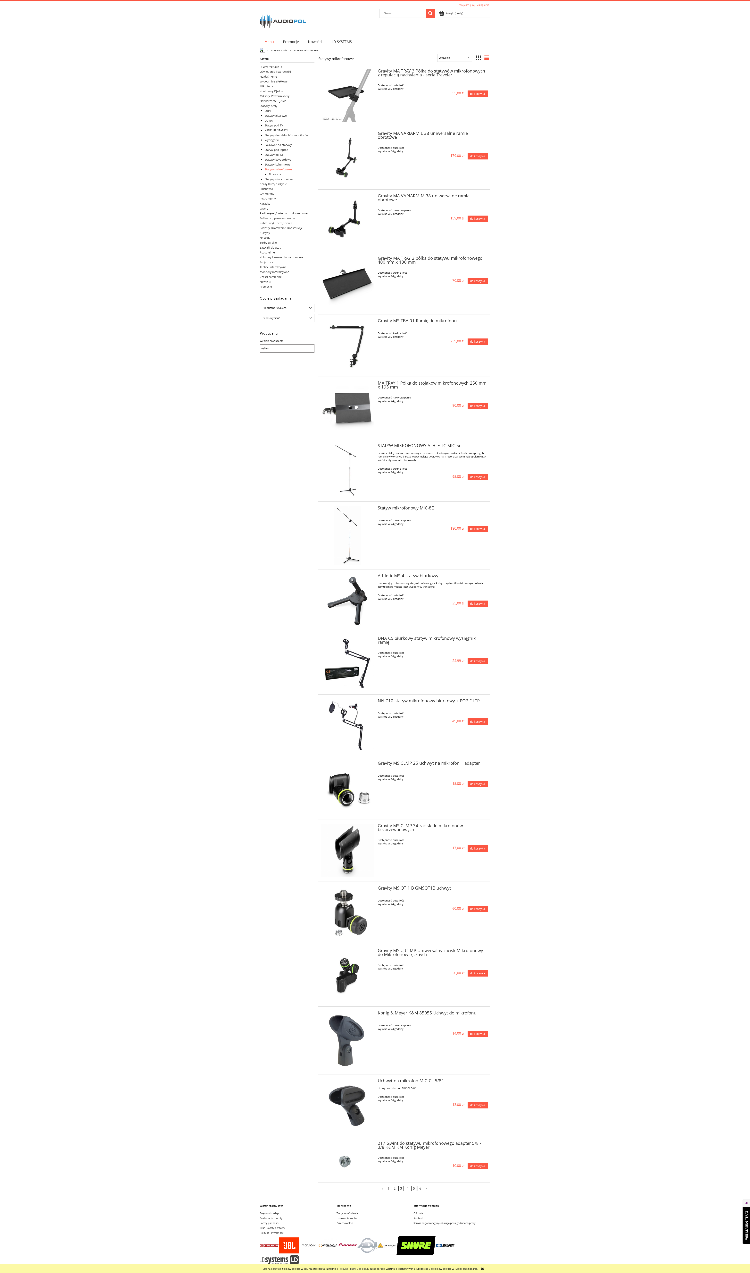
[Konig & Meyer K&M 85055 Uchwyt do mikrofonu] (347, 1040)
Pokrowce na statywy (278, 145)
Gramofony (267, 194)
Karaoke (265, 203)
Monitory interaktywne (274, 272)
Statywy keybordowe (278, 159)
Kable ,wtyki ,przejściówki (276, 223)
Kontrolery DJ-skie (271, 91)
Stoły (268, 111)
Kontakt (418, 1218)
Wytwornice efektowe (274, 81)
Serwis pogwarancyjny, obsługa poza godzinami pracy (444, 1223)
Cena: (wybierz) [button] (271, 318)
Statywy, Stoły (268, 106)
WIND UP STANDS (276, 130)
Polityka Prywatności (272, 1233)
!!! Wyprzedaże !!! (271, 67)
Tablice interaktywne (273, 267)
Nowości (265, 282)
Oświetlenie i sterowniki (275, 71)
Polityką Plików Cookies (352, 1268)
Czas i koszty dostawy (272, 1228)
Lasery (264, 208)
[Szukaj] (430, 13)
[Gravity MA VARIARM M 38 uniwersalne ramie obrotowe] (347, 220)
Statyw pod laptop (276, 150)
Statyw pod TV (274, 125)
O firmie (418, 1213)
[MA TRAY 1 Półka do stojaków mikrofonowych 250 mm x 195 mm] (347, 408)
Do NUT (270, 120)
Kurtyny (265, 233)
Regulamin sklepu (270, 1213)
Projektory (266, 262)
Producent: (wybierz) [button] (274, 308)
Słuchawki (266, 189)
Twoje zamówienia (347, 1213)
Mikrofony (266, 86)
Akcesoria (275, 174)
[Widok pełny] (486, 57)
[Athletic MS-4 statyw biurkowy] (347, 600)
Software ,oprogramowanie (277, 218)
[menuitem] (269, 41)
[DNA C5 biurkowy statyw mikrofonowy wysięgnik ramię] (347, 663)
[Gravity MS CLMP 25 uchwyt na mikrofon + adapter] (347, 788)
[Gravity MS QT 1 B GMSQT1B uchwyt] (347, 913)
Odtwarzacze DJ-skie (273, 101)
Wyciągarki (272, 140)
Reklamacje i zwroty (271, 1218)
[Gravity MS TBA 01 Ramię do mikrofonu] (347, 345)
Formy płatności (269, 1223)
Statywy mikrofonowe (278, 169)
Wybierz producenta (271, 340)
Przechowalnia (345, 1223)
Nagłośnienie (268, 76)
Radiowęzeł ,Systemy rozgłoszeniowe (284, 213)
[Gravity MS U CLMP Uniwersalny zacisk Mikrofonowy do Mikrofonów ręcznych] (347, 975)
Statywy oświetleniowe (279, 179)
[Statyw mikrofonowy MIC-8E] (347, 535)
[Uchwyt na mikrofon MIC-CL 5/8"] (347, 1105)
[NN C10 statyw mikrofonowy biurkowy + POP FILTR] (347, 725)
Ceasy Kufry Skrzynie (273, 184)
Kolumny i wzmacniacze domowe (281, 257)
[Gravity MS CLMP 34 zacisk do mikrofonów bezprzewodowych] (347, 850)
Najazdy (265, 238)
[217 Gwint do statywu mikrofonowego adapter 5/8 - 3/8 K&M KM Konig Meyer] (347, 1159)
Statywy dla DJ (274, 155)
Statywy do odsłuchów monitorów (286, 135)
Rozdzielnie (267, 252)
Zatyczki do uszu (270, 247)
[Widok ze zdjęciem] (478, 57)
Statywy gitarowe (276, 115)
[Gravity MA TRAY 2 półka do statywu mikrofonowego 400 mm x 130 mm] (347, 283)
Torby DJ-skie (268, 242)
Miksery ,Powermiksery (274, 96)
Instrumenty (268, 199)
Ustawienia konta (347, 1218)
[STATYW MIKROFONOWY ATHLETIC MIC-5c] (347, 470)
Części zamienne (271, 277)
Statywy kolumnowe (277, 164)
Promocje (266, 286)
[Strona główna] (283, 20)
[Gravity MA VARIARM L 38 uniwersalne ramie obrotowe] (347, 158)
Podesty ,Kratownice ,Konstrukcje (281, 228)
